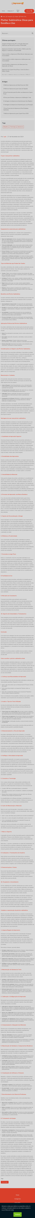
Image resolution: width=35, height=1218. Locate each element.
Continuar (17, 1214)
